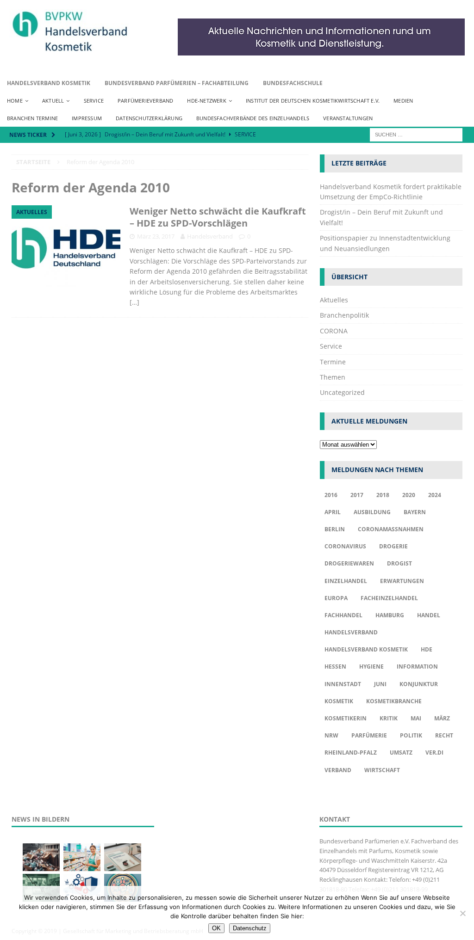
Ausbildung (372, 512)
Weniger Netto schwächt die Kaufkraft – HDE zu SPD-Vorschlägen (218, 217)
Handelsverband (210, 236)
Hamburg (389, 615)
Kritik (389, 718)
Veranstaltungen (348, 118)
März (442, 718)
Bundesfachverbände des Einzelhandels (252, 118)
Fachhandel (343, 615)
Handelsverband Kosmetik (48, 83)
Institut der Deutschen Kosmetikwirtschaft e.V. (313, 100)
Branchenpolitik (344, 315)
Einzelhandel (345, 581)
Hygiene (371, 666)
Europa (336, 598)
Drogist (399, 563)
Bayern (415, 512)
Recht (444, 735)
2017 (356, 495)
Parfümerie (369, 735)
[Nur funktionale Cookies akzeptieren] (462, 913)
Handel (428, 615)
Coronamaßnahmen (391, 529)
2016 (330, 495)
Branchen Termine (32, 118)
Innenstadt (342, 684)
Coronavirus (345, 546)
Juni (380, 684)
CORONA (334, 330)
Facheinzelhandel (389, 598)
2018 (382, 495)
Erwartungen (402, 581)
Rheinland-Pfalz (350, 752)
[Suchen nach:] (416, 134)
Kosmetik (338, 701)
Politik (411, 735)
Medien (403, 100)
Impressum (87, 118)
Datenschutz (250, 928)
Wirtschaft (382, 770)
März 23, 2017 (156, 236)
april (332, 512)
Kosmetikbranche (394, 701)
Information (417, 666)
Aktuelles (334, 299)
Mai (416, 718)
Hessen (335, 666)
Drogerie (393, 546)
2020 (408, 495)
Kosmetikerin (345, 718)
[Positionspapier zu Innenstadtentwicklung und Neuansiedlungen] (122, 857)
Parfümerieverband (145, 100)
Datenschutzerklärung (149, 118)
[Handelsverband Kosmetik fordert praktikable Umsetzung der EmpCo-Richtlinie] (41, 857)
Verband (337, 770)
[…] (134, 302)
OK (216, 928)
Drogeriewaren (349, 563)
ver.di (434, 752)
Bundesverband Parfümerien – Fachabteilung (177, 83)
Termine (333, 361)
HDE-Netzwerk (206, 100)
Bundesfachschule (293, 83)
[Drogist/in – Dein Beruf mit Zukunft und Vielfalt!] (81, 857)
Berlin (334, 529)
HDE (426, 649)
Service (94, 100)
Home (15, 100)
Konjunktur (418, 684)
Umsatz (401, 752)
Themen (332, 377)
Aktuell (53, 100)
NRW (331, 735)
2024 (434, 495)
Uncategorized (342, 392)
